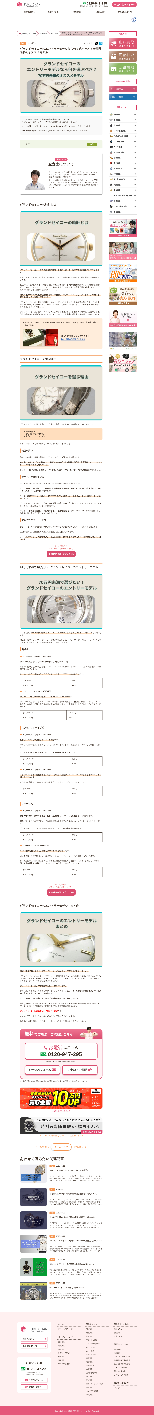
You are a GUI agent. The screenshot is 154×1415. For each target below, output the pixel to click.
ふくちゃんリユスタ (121, 1375)
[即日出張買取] (123, 273)
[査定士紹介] (123, 228)
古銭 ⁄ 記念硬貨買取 (93, 1344)
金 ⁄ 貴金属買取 (91, 1373)
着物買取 (89, 1329)
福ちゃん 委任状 (120, 1371)
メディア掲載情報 (120, 1367)
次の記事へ (78, 1147)
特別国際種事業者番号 (122, 1360)
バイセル (117, 1388)
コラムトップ (61, 1147)
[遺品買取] (123, 296)
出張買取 (61, 1342)
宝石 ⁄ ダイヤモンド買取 (94, 1384)
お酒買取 (89, 1369)
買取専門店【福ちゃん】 (76, 1411)
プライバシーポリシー (122, 1357)
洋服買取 (89, 1336)
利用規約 (117, 1353)
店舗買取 (61, 1349)
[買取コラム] (123, 363)
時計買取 (89, 1376)
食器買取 (89, 1333)
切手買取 (89, 1362)
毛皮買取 (89, 1380)
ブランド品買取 (91, 1340)
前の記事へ (44, 1147)
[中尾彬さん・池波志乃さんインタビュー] (123, 318)
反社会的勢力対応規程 (122, 1364)
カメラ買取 (90, 1351)
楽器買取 (89, 1358)
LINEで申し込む (64, 1364)
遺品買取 (61, 1360)
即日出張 (61, 1357)
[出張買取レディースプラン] (123, 251)
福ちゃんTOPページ (65, 1329)
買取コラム (118, 1329)
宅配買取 (61, 1346)
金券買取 (89, 1387)
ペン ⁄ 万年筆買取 (92, 1391)
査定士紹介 (118, 1336)
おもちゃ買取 (91, 1354)
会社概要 (117, 1349)
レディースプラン (64, 1353)
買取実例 (117, 1333)
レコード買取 (91, 1347)
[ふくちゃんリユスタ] (123, 341)
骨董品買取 (90, 1365)
